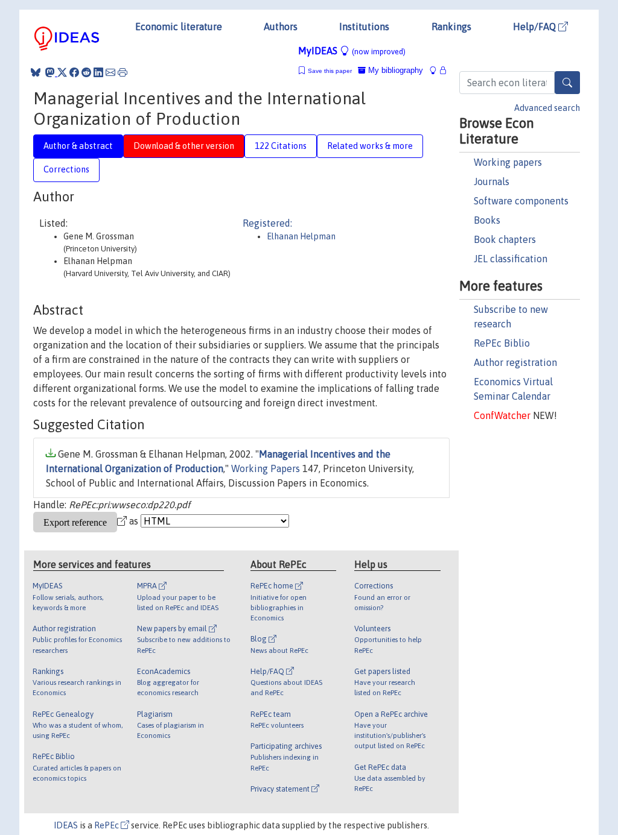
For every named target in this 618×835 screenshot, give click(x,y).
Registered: (267, 223)
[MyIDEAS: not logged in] (436, 70)
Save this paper (330, 71)
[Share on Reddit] (86, 72)
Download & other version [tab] (183, 146)
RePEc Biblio (502, 343)
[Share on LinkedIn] (98, 72)
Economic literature (178, 26)
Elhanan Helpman (301, 236)
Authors (281, 26)
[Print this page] (122, 72)
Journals (491, 181)
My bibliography (394, 70)
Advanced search (547, 108)
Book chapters (505, 239)
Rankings (451, 26)
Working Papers (265, 468)
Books (487, 220)
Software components (521, 200)
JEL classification (510, 258)
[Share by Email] (110, 72)
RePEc (107, 825)
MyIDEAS (352, 50)
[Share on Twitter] (62, 72)
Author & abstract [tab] (78, 146)
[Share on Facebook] (74, 72)
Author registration (515, 362)
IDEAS (66, 825)
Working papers (508, 162)
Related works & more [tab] (370, 146)
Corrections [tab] (66, 169)
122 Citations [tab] (281, 146)
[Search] (567, 82)
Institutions (364, 26)
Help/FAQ (535, 26)
